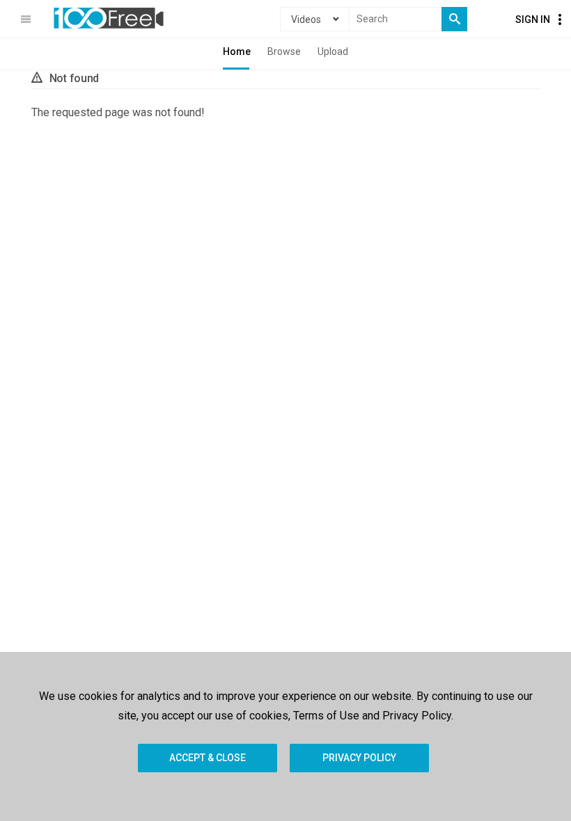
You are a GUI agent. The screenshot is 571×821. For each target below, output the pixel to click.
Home (237, 51)
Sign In (532, 19)
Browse (284, 51)
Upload (333, 51)
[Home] (108, 18)
